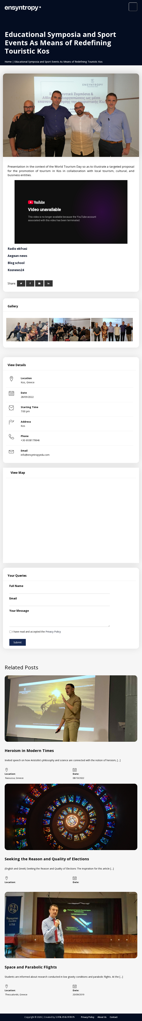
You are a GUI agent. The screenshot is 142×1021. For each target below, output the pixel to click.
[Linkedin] (48, 283)
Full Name (16, 586)
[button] (17, 642)
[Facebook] (30, 283)
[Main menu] (133, 6)
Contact (114, 1017)
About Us (101, 1017)
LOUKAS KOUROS (65, 1017)
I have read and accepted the (36, 631)
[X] (21, 283)
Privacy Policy (53, 631)
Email (13, 598)
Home (8, 61)
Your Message (19, 611)
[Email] (39, 283)
